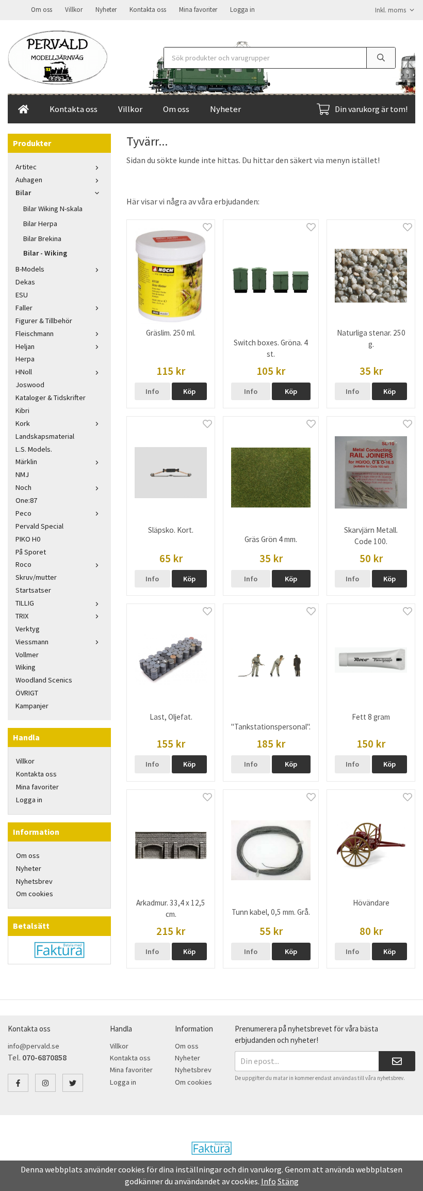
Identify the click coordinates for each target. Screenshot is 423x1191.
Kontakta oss (147, 9)
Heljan (25, 346)
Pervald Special (39, 526)
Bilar (23, 192)
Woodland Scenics (43, 680)
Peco (23, 513)
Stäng (288, 1181)
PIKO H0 (27, 539)
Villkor (74, 9)
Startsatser (33, 590)
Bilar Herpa (40, 223)
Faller (23, 307)
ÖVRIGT (26, 692)
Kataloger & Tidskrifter (50, 397)
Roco (23, 564)
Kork (22, 423)
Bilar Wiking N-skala (53, 208)
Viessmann (31, 641)
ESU (21, 294)
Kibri (22, 410)
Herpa (25, 358)
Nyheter (106, 9)
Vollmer (27, 654)
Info (152, 391)
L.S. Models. (33, 449)
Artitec (26, 166)
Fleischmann (34, 333)
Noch (23, 487)
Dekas (25, 282)
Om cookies (34, 893)
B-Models (29, 269)
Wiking (25, 667)
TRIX (21, 616)
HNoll (23, 371)
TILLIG (24, 603)
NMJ (22, 474)
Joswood (29, 384)
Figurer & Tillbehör (43, 320)
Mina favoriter (198, 9)
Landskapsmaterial (44, 436)
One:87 (26, 500)
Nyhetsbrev (34, 881)
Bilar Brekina (42, 238)
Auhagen (28, 179)
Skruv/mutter (36, 577)
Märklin (26, 461)
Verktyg (27, 628)
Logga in (242, 9)
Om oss (41, 9)
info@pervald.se (33, 1046)
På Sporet (30, 552)
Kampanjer (31, 705)
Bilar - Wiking (45, 253)
